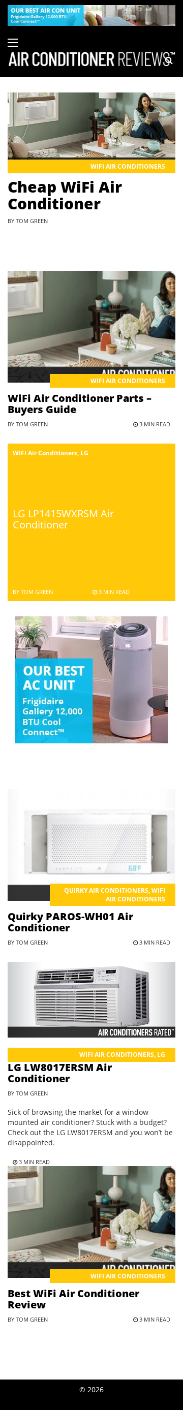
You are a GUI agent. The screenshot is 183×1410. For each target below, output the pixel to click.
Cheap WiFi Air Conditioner (65, 195)
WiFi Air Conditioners (127, 166)
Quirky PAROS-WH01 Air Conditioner (70, 922)
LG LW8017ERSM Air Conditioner (60, 1072)
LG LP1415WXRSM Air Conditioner (63, 519)
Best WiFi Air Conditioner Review (73, 1299)
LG (84, 453)
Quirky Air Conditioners (106, 890)
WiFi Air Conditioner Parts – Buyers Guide (79, 403)
